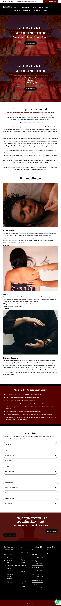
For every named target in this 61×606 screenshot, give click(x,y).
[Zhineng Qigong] (30, 332)
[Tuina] (30, 268)
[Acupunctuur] (30, 205)
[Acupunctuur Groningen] (8, 7)
